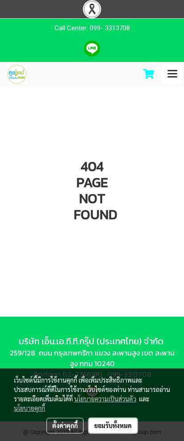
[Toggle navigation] (172, 74)
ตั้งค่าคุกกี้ (65, 425)
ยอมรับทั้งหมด (113, 425)
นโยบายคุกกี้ (29, 408)
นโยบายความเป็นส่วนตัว (105, 399)
